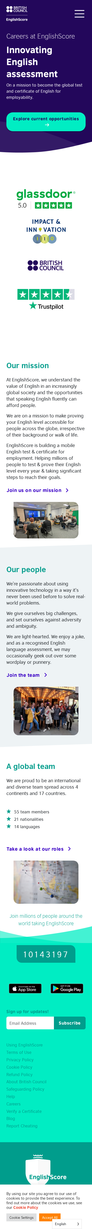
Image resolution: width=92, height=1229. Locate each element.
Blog (10, 1118)
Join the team (23, 675)
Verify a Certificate (24, 1111)
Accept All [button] (49, 1217)
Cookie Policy (19, 1067)
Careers (13, 1104)
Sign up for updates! (27, 1011)
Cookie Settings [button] (21, 1217)
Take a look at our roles (35, 849)
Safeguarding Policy (25, 1089)
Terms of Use (18, 1052)
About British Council (26, 1081)
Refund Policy (19, 1074)
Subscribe (70, 1023)
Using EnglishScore (24, 1045)
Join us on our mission (34, 490)
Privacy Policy (20, 1059)
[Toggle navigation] (79, 14)
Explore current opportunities (46, 118)
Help (10, 1096)
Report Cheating (22, 1126)
